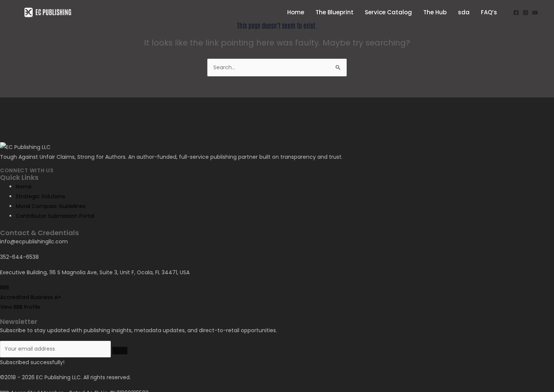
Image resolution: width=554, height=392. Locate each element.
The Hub (435, 12)
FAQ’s (489, 12)
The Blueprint (334, 12)
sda (464, 12)
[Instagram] (525, 12)
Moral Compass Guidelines (51, 206)
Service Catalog (388, 12)
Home (295, 12)
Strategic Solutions (40, 196)
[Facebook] (516, 12)
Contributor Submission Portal (55, 216)
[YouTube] (535, 12)
